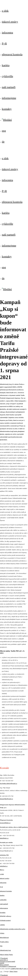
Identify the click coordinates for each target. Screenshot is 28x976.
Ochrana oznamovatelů (7, 961)
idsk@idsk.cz (4, 838)
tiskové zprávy (10, 21)
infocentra (7, 32)
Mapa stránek (4, 965)
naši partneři (8, 87)
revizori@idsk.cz (5, 823)
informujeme (9, 98)
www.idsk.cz (4, 960)
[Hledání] (7, 119)
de (3, 141)
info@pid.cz (4, 866)
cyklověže (7, 76)
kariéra (5, 65)
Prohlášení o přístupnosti (8, 966)
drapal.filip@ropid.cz (6, 799)
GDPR (2, 963)
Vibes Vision (13, 971)
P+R (4, 43)
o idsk (5, 10)
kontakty (7, 108)
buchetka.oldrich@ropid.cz (8, 783)
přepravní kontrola (12, 54)
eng (4, 130)
